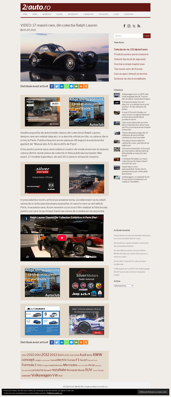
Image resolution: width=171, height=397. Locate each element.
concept (28, 360)
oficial (91, 365)
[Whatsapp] (66, 86)
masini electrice (56, 365)
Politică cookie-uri (54, 393)
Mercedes (70, 365)
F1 (77, 360)
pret (30, 370)
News (35, 14)
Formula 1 (29, 365)
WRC (60, 376)
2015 (66, 355)
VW (55, 375)
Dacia (53, 360)
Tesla (95, 370)
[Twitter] (57, 86)
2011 (38, 354)
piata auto (98, 365)
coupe (38, 360)
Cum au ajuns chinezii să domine (130, 73)
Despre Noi (128, 14)
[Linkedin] (61, 86)
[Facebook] (52, 86)
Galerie (59, 14)
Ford (95, 360)
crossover (45, 360)
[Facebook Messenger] (71, 86)
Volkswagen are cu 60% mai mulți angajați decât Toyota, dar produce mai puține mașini (132, 272)
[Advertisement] (132, 206)
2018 (76, 355)
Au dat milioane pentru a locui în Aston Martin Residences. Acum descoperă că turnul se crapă (130, 253)
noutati (84, 365)
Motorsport (73, 14)
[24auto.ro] (36, 11)
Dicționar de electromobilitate (130, 78)
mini (79, 365)
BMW (97, 354)
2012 (45, 355)
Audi (82, 355)
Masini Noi (47, 14)
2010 (30, 355)
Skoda (81, 370)
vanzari (26, 375)
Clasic (116, 14)
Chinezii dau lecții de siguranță (130, 59)
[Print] (81, 86)
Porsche (25, 370)
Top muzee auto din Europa (128, 69)
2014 (60, 354)
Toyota (101, 370)
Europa (71, 360)
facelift (84, 360)
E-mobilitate (88, 14)
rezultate (59, 370)
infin (106, 387)
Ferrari (90, 360)
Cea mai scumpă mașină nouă (129, 64)
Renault (47, 370)
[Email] (76, 86)
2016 (72, 355)
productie (37, 370)
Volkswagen (41, 375)
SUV (88, 370)
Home (25, 14)
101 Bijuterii (103, 14)
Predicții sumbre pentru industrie (131, 54)
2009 (24, 355)
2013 (53, 355)
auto (89, 354)
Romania (72, 370)
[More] (86, 86)
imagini (46, 365)
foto (39, 365)
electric (61, 360)
